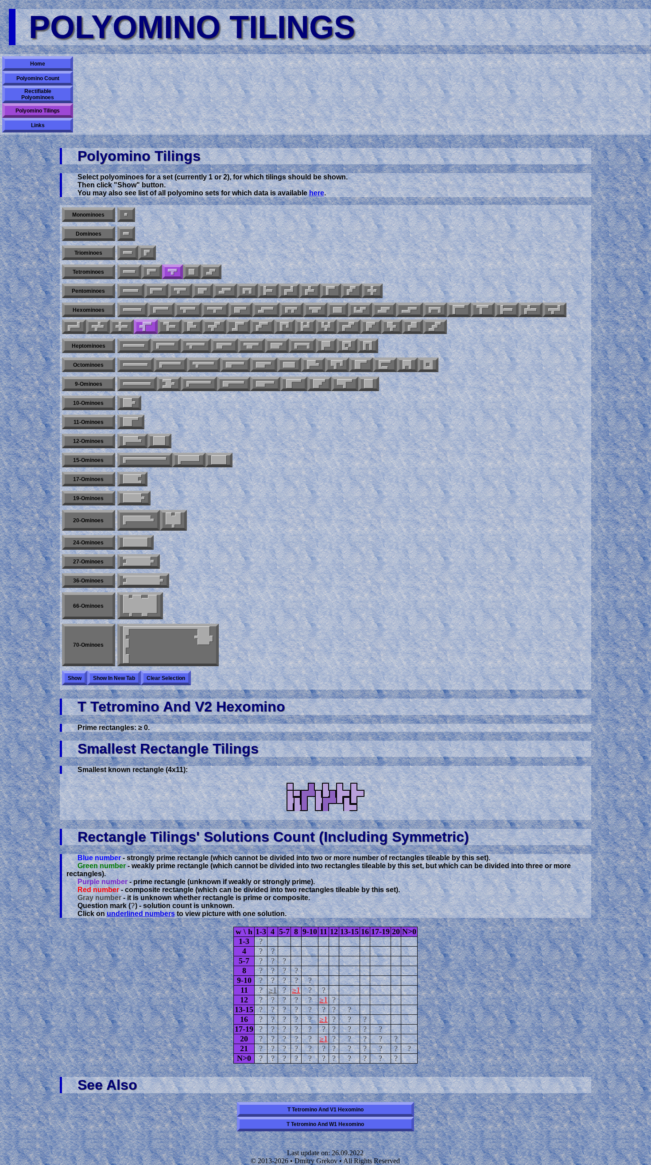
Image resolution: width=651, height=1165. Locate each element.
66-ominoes (88, 606)
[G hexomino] (360, 310)
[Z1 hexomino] (74, 326)
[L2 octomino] (313, 364)
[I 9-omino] (137, 384)
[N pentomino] (225, 290)
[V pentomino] (330, 290)
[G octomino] (337, 364)
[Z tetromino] (211, 271)
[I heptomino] (134, 345)
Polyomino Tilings (38, 111)
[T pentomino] (268, 290)
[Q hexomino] (412, 326)
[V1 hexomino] (459, 310)
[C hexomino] (435, 310)
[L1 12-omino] (132, 441)
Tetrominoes (88, 272)
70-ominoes (88, 645)
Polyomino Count (37, 78)
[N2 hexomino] (409, 310)
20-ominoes (88, 520)
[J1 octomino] (385, 364)
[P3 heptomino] (326, 345)
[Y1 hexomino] (188, 310)
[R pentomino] (309, 290)
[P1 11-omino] (130, 422)
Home (37, 64)
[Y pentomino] (180, 290)
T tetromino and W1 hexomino (325, 1124)
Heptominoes (88, 346)
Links (38, 125)
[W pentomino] (351, 290)
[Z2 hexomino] (238, 326)
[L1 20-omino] (138, 520)
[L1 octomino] (170, 364)
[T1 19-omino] (134, 498)
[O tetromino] (192, 271)
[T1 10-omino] (129, 403)
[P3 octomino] (361, 364)
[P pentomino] (202, 290)
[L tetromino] (151, 271)
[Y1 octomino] (203, 364)
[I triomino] (127, 252)
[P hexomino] (240, 310)
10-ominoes (88, 403)
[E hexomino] (326, 326)
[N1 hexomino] (265, 310)
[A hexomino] (370, 326)
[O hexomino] (337, 310)
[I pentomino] (130, 290)
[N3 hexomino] (384, 310)
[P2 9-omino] (293, 384)
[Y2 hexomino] (215, 310)
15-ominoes (88, 460)
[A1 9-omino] (169, 384)
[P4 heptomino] (277, 345)
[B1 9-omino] (344, 384)
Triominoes (88, 253)
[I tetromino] (129, 271)
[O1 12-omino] (159, 441)
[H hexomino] (305, 326)
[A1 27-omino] (138, 561)
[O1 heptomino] (347, 345)
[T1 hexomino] (507, 310)
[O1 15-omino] (218, 460)
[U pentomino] (247, 290)
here (316, 193)
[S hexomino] (435, 326)
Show (74, 678)
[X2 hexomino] (122, 326)
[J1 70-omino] (168, 645)
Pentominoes (88, 291)
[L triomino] (147, 252)
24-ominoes (88, 543)
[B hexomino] (192, 326)
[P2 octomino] (263, 364)
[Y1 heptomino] (196, 345)
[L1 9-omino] (199, 384)
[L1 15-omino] (144, 460)
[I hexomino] (132, 310)
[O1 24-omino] (135, 542)
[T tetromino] (172, 271)
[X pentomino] (372, 290)
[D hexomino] (315, 310)
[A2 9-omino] (319, 384)
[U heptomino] (367, 345)
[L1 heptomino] (166, 345)
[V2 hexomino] (146, 326)
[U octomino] (407, 364)
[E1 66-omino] (140, 605)
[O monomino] (126, 214)
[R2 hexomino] (554, 310)
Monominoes (88, 215)
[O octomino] (428, 364)
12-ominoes (88, 441)
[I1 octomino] (135, 364)
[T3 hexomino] (170, 326)
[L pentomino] (156, 290)
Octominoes (88, 365)
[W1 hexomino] (262, 326)
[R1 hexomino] (530, 310)
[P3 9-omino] (233, 384)
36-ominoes (88, 581)
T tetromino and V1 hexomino (325, 1110)
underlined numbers (141, 913)
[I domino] (126, 233)
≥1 (272, 990)
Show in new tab (114, 678)
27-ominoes (88, 562)
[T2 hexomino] (483, 310)
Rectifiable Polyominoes (37, 94)
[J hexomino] (284, 326)
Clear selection (166, 678)
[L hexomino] (160, 310)
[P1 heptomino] (224, 345)
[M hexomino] (348, 326)
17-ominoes (88, 479)
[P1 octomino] (235, 364)
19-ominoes (88, 498)
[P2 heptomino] (251, 345)
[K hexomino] (391, 326)
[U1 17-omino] (132, 479)
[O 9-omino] (368, 384)
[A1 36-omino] (143, 580)
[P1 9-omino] (265, 384)
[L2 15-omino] (188, 460)
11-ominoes (89, 422)
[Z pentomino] (289, 290)
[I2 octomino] (289, 364)
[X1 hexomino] (98, 326)
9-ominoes (88, 384)
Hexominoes (89, 310)
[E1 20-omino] (173, 520)
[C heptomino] (302, 345)
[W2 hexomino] (214, 326)
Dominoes (88, 234)
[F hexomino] (291, 310)
